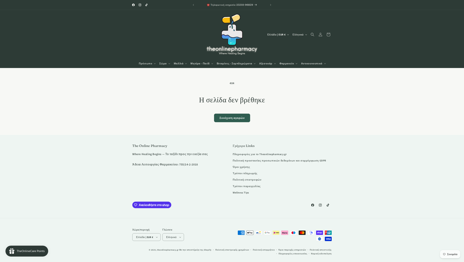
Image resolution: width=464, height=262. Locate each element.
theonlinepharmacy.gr (168, 250)
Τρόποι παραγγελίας (247, 186)
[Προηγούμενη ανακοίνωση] (193, 4)
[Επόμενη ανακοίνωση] (271, 4)
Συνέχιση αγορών (232, 118)
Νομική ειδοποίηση (321, 253)
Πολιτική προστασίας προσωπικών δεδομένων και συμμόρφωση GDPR (279, 160)
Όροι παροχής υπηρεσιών (292, 250)
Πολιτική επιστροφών (247, 179)
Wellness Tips (241, 192)
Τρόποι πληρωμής (245, 173)
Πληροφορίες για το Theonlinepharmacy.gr (260, 154)
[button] (147, 63)
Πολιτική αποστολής (321, 250)
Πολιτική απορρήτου (264, 250)
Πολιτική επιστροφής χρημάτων (232, 250)
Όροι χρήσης (241, 167)
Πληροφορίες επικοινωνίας (293, 253)
